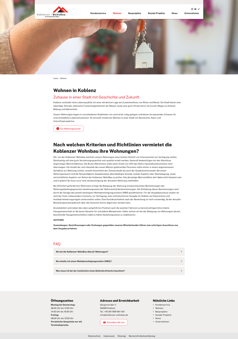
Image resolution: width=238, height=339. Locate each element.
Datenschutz (94, 336)
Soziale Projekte (156, 13)
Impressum (109, 336)
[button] (119, 252)
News (175, 13)
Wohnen (117, 13)
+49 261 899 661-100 (114, 311)
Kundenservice (98, 13)
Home (55, 78)
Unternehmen (191, 13)
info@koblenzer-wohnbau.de (114, 315)
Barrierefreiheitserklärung (142, 336)
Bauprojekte (134, 13)
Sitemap (122, 336)
